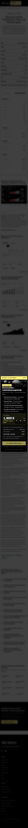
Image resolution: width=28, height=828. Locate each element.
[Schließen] (25, 380)
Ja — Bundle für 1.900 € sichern (14, 443)
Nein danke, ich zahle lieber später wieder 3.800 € (14, 449)
